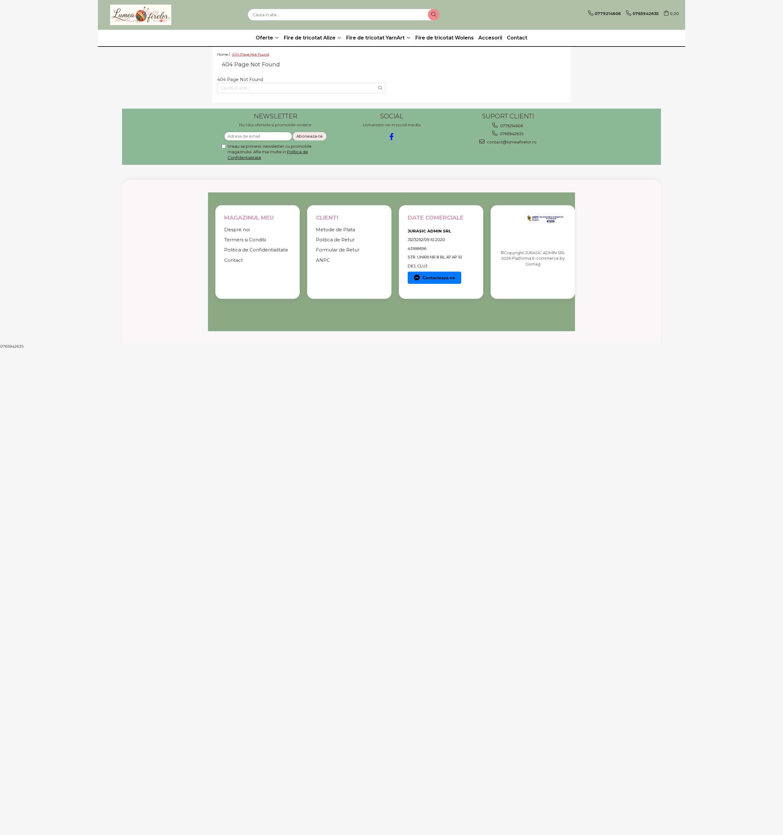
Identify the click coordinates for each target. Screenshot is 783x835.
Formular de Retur (337, 250)
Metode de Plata (335, 229)
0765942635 (511, 133)
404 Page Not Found (250, 54)
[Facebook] (391, 136)
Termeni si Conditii (245, 240)
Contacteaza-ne (438, 277)
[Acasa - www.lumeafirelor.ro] (140, 15)
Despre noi (237, 229)
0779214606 (511, 125)
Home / (224, 54)
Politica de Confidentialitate (256, 250)
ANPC (323, 260)
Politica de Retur (335, 240)
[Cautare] (434, 14)
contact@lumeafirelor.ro (511, 141)
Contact (517, 38)
